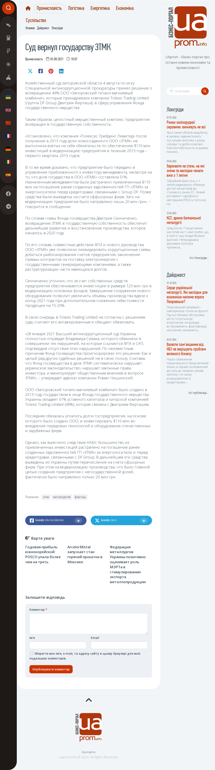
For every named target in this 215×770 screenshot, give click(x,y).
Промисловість (49, 8)
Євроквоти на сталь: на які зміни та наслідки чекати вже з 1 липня (186, 171)
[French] (8, 135)
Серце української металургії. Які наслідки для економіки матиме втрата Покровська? (187, 295)
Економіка (125, 8)
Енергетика (100, 8)
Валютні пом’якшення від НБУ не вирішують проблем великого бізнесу (186, 349)
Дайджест (43, 28)
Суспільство (36, 21)
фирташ (80, 497)
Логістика (76, 8)
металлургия (62, 497)
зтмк (46, 497)
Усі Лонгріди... (199, 258)
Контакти (88, 752)
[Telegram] (8, 206)
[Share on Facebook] (40, 71)
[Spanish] (8, 174)
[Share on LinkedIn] (61, 71)
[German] (8, 148)
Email (95, 638)
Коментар (38, 610)
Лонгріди (57, 28)
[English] (8, 109)
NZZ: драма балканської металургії (184, 220)
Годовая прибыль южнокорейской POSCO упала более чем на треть (43, 554)
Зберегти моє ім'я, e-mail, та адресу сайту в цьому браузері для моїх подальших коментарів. (84, 656)
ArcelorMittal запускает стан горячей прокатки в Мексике (84, 554)
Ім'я (32, 638)
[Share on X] (30, 71)
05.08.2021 (56, 59)
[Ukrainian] (8, 97)
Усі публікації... (198, 393)
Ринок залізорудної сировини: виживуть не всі (186, 125)
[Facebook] (8, 193)
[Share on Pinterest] (51, 71)
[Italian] (8, 161)
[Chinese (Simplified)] (8, 122)
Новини (30, 28)
